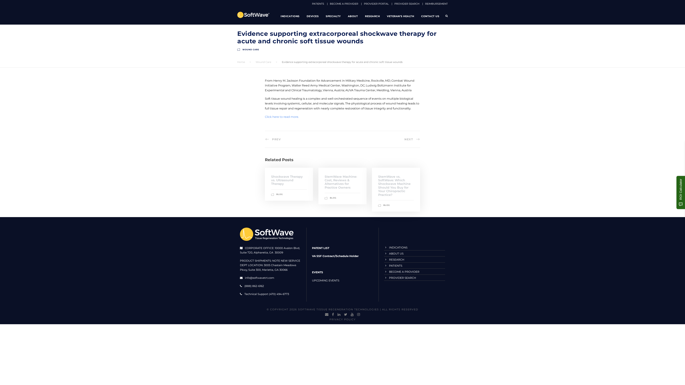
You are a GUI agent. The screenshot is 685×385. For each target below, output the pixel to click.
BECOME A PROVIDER (344, 3)
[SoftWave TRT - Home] (253, 14)
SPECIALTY (333, 16)
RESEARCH (372, 16)
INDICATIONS (398, 247)
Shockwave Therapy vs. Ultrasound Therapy (287, 180)
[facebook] (333, 314)
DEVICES (313, 16)
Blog (279, 194)
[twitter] (345, 314)
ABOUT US (396, 253)
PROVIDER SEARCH (406, 3)
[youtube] (352, 314)
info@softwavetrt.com (259, 277)
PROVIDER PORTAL (376, 3)
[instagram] (358, 314)
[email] (326, 314)
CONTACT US (430, 16)
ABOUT (353, 16)
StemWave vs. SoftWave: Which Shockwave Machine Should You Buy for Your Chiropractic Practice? (394, 186)
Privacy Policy (342, 319)
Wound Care (250, 49)
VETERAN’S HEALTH (400, 16)
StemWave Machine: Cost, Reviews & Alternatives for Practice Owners (341, 182)
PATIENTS (318, 3)
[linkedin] (339, 314)
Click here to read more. (282, 117)
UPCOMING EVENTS (325, 280)
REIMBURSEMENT (436, 3)
